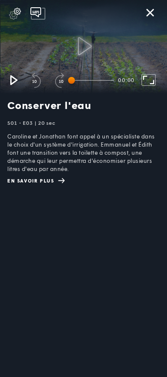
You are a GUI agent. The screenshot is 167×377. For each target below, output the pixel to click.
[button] (13, 80)
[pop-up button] (15, 13)
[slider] (92, 80)
